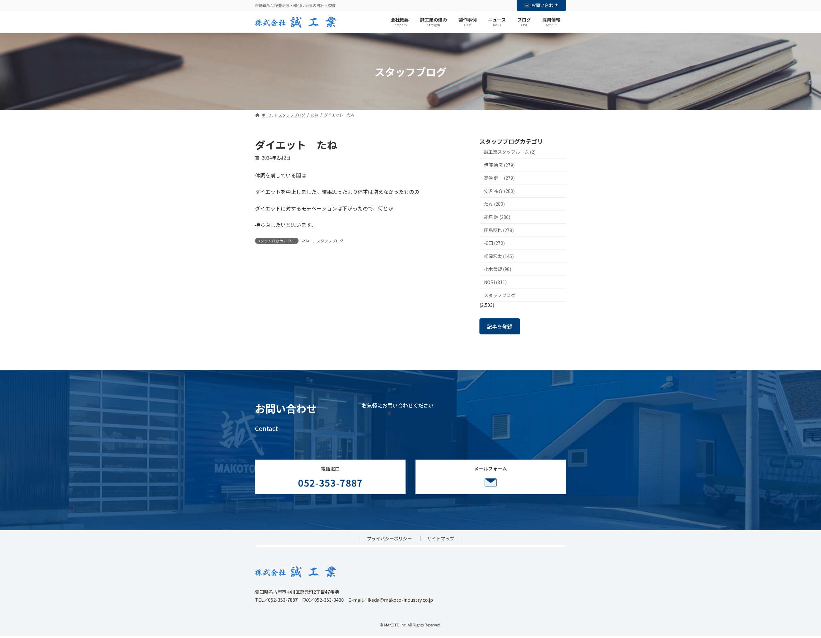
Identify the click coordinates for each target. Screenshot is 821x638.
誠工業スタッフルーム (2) (510, 152)
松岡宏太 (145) (499, 256)
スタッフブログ (330, 240)
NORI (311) (495, 282)
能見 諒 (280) (497, 217)
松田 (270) (494, 243)
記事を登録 (499, 326)
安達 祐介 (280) (499, 191)
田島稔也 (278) (499, 230)
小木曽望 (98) (497, 269)
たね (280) (494, 204)
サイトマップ (440, 538)
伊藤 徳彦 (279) (499, 165)
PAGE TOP (798, 613)
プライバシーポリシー (389, 538)
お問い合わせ (544, 5)
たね (305, 240)
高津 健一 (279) (499, 178)
